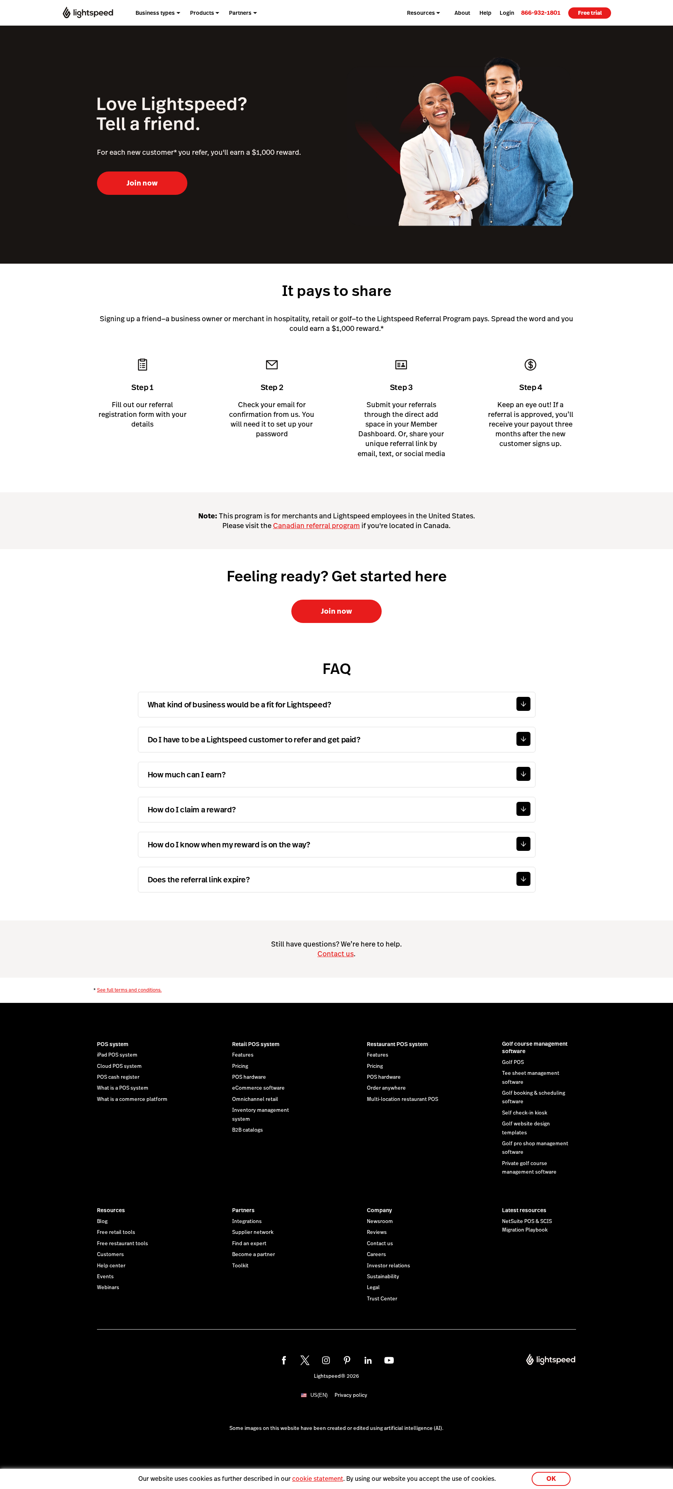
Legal (373, 1287)
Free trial (590, 13)
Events (105, 1276)
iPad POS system (117, 1055)
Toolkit (240, 1265)
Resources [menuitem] (421, 13)
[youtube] (389, 1360)
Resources (111, 1210)
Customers (110, 1254)
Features (243, 1055)
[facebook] (284, 1360)
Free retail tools (116, 1232)
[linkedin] (368, 1360)
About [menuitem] (462, 13)
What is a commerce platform (132, 1099)
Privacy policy (351, 1395)
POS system (113, 1044)
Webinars (108, 1287)
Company (379, 1210)
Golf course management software (534, 1047)
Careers (376, 1254)
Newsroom (380, 1221)
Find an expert (249, 1243)
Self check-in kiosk (524, 1112)
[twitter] (305, 1360)
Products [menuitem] (202, 13)
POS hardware (249, 1077)
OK (551, 1478)
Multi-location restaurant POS (402, 1099)
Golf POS (513, 1062)
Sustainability (383, 1276)
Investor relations (388, 1265)
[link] (540, 12)
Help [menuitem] (485, 13)
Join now (142, 183)
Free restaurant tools (122, 1243)
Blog (102, 1221)
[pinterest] (347, 1360)
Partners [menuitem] (240, 13)
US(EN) (319, 1395)
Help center (111, 1265)
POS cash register (118, 1077)
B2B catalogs (247, 1130)
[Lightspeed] (88, 13)
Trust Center (382, 1298)
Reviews (377, 1232)
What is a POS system (122, 1088)
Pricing (240, 1066)
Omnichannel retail (255, 1099)
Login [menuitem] (507, 13)
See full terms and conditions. (129, 990)
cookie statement (317, 1478)
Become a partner (253, 1254)
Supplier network (252, 1232)
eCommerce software (258, 1088)
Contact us (335, 954)
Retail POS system (256, 1044)
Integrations (247, 1221)
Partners (243, 1210)
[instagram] (326, 1360)
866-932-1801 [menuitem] (540, 13)
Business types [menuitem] (155, 13)
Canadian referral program (316, 525)
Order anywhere (386, 1088)
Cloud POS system (119, 1066)
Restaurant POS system (397, 1044)
